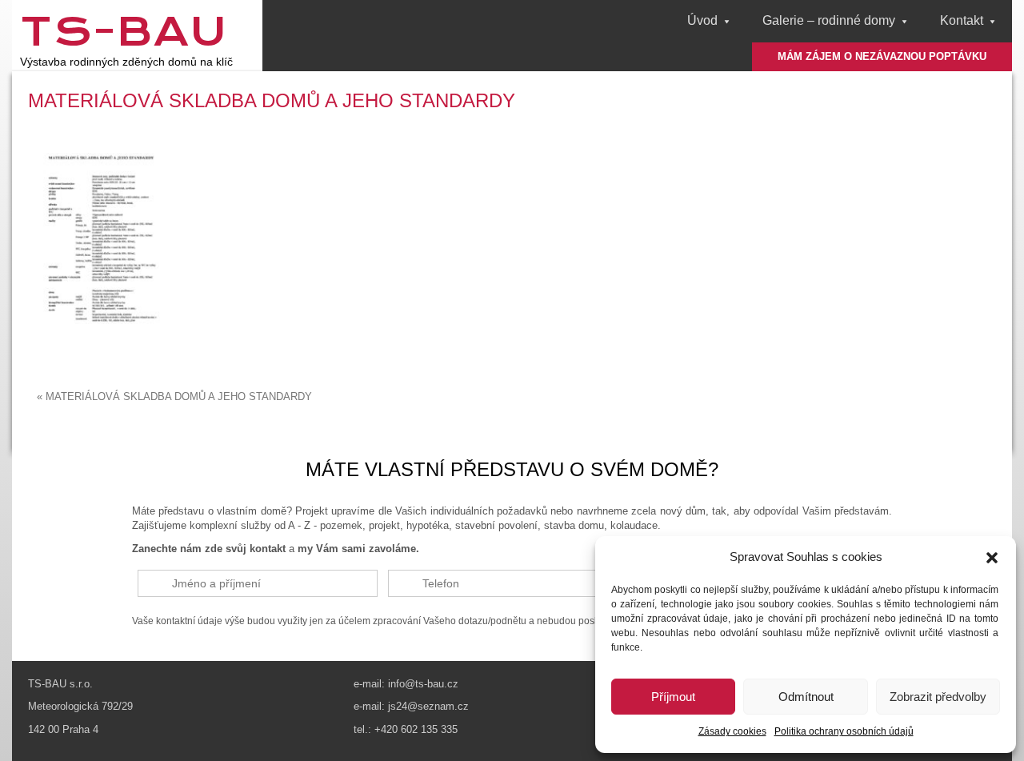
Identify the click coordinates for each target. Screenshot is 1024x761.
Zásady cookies (732, 731)
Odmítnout (806, 696)
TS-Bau (123, 31)
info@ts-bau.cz (423, 684)
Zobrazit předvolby (938, 696)
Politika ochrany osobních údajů (844, 731)
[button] (992, 558)
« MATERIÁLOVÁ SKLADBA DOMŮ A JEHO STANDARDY (174, 397)
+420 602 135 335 (416, 729)
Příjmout (673, 696)
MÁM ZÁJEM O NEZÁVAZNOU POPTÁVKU (882, 56)
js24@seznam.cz (428, 706)
